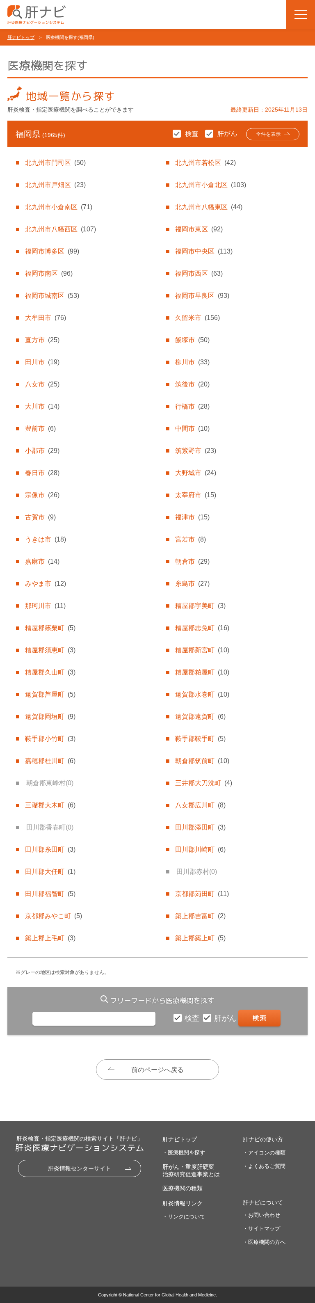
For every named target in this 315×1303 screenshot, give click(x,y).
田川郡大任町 (50, 871)
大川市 (42, 406)
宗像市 (42, 494)
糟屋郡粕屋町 (202, 672)
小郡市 (42, 450)
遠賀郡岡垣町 (50, 716)
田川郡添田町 (200, 827)
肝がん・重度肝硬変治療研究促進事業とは (191, 1170)
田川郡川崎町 (200, 849)
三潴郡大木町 (50, 805)
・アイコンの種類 (264, 1153)
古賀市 (40, 517)
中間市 (192, 428)
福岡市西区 (199, 273)
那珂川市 (45, 605)
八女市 (42, 384)
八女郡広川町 (200, 805)
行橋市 (192, 406)
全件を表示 (268, 134)
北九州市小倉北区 (210, 184)
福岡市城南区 (52, 295)
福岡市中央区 (204, 251)
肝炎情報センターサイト (79, 1168)
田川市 (42, 362)
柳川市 (192, 362)
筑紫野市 (195, 450)
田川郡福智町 (50, 893)
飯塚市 (192, 339)
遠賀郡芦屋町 (50, 694)
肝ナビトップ (20, 37)
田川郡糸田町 (50, 849)
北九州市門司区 (55, 162)
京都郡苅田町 (202, 893)
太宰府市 (195, 494)
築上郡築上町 (200, 938)
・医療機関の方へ (264, 1242)
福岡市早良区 (202, 295)
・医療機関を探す (183, 1153)
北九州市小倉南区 (58, 206)
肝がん (226, 1018)
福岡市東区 (199, 229)
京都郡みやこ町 (53, 915)
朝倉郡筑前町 (202, 760)
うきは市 (45, 539)
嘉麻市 (42, 561)
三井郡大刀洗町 (203, 783)
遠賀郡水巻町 (202, 694)
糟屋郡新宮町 (202, 650)
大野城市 (195, 472)
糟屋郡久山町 (50, 672)
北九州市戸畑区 (55, 184)
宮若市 (190, 539)
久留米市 (197, 317)
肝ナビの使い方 (263, 1139)
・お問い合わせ (261, 1215)
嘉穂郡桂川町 (50, 760)
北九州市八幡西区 (60, 229)
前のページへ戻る (157, 1069)
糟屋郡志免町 (202, 627)
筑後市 (192, 384)
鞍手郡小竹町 (50, 738)
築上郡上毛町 (50, 938)
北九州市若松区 (205, 162)
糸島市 (192, 583)
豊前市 (40, 428)
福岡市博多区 (52, 251)
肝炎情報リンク (182, 1203)
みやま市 (45, 583)
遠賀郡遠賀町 (200, 716)
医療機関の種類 (182, 1188)
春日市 (42, 472)
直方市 (42, 339)
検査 (193, 1018)
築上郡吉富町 (200, 915)
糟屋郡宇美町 (200, 605)
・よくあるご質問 (264, 1166)
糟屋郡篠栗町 (50, 627)
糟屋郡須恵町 (50, 650)
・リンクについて (183, 1217)
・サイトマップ (261, 1228)
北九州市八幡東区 (208, 206)
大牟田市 (45, 317)
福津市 (192, 517)
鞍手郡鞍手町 (200, 738)
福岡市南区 (49, 273)
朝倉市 (192, 561)
